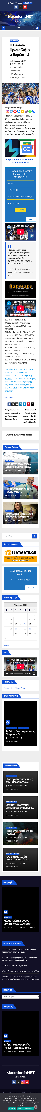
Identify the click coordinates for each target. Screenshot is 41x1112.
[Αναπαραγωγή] (7, 674)
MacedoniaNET (20, 16)
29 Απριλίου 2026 (15, 863)
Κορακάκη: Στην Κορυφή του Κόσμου (20, 1042)
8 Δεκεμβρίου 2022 (16, 1048)
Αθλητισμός (14, 40)
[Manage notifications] (35, 1107)
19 (16, 629)
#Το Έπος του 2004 (18, 78)
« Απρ (6, 645)
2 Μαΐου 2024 (15, 738)
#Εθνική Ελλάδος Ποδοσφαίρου (17, 69)
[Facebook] (33, 111)
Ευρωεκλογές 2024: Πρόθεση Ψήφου (20, 733)
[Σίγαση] (30, 674)
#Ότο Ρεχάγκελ (17, 74)
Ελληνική (9, 379)
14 (25, 624)
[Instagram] (7, 111)
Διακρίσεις (9, 1038)
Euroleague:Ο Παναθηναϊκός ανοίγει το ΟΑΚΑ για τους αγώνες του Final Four (29, 416)
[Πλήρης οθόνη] (34, 674)
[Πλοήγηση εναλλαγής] (18, 28)
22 (30, 629)
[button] (33, 28)
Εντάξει (12, 1108)
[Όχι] (38, 1102)
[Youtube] (15, 111)
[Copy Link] (22, 111)
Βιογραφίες (9, 917)
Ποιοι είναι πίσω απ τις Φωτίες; (19, 832)
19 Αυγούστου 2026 (16, 811)
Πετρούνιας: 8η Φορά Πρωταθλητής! (18, 490)
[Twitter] (11, 111)
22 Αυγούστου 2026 (16, 786)
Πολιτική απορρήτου (25, 1108)
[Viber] (26, 111)
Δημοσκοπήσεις (13, 728)
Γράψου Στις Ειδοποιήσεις (14, 688)
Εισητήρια (9, 397)
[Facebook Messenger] (18, 111)
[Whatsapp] (30, 111)
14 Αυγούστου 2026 (16, 837)
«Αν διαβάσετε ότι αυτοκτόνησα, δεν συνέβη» (16, 859)
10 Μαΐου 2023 (14, 927)
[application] (20, 666)
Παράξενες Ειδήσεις (12, 853)
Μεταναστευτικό (11, 801)
